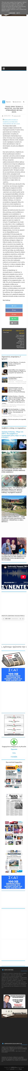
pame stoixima (21, 734)
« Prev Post (6, 332)
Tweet (14, 306)
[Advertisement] (14, 31)
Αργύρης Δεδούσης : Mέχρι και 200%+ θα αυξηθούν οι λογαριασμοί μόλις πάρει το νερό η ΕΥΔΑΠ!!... (14, 434)
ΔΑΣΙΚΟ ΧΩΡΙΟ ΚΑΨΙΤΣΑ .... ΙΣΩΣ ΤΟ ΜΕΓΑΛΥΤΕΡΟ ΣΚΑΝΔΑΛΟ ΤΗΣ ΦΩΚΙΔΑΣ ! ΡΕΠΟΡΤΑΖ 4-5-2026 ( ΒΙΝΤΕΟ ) (13, 519)
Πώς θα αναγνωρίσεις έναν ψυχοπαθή (17, 419)
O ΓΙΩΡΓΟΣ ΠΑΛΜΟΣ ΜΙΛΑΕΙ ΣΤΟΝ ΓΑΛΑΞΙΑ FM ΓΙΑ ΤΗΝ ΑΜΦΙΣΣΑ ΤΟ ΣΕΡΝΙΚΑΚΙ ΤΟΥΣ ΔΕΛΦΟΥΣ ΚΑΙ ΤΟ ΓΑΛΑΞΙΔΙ (14, 557)
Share (14, 310)
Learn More (12, 13)
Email (15, 323)
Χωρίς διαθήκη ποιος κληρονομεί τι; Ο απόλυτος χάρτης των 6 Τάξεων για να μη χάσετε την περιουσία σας (17, 371)
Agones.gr (16, 734)
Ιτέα (14, 753)
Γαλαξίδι (14, 757)
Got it (18, 13)
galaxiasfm (12, 1068)
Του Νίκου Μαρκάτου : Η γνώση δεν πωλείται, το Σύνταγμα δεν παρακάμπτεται (16, 364)
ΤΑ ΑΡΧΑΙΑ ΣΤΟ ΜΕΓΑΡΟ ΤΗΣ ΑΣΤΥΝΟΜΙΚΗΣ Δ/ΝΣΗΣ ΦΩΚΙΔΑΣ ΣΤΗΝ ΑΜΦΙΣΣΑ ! (13, 470)
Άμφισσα (14, 749)
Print (15, 318)
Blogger (20, 1068)
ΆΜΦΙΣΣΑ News (14, 1067)
